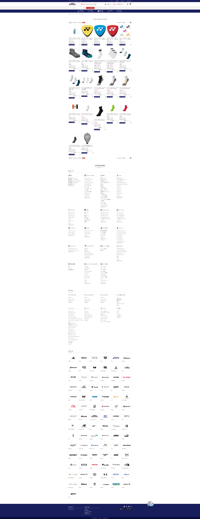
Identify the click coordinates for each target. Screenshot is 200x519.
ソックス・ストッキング (104, 205)
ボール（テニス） (119, 196)
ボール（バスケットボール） (105, 217)
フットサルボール (87, 194)
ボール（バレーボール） (120, 217)
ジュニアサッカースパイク (88, 179)
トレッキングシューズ (120, 254)
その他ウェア (70, 302)
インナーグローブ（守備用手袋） (106, 199)
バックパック (86, 311)
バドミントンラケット (71, 212)
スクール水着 (103, 233)
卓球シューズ (86, 215)
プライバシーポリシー (88, 514)
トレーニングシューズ (87, 181)
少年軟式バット (103, 187)
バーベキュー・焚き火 (104, 277)
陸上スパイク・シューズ (72, 333)
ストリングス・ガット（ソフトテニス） (122, 184)
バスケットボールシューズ (105, 212)
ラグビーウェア (86, 232)
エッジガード (119, 187)
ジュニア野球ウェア (104, 194)
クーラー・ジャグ (103, 268)
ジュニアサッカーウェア (88, 188)
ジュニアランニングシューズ (121, 233)
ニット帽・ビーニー (120, 315)
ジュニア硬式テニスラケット (121, 179)
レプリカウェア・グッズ (104, 215)
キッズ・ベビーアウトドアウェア (122, 251)
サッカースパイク (87, 178)
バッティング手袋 (103, 197)
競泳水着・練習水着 (104, 230)
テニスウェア (119, 191)
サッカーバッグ (86, 196)
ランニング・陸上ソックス (104, 311)
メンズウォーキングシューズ (72, 248)
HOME (70, 13)
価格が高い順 (80, 22)
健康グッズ (102, 250)
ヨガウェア (86, 248)
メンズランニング (71, 311)
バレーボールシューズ (120, 212)
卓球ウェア (86, 217)
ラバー (85, 214)
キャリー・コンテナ (103, 266)
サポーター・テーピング (120, 303)
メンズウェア (86, 266)
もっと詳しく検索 (90, 8)
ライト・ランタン (103, 281)
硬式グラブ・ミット (103, 178)
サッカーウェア (86, 187)
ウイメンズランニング (71, 312)
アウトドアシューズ (120, 253)
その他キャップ (119, 317)
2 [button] (129, 22)
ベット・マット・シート (104, 280)
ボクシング (70, 268)
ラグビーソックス (103, 320)
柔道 (69, 266)
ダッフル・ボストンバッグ (88, 317)
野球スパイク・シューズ (104, 190)
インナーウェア (86, 256)
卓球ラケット (86, 212)
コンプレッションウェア (88, 271)
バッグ (69, 221)
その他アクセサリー (71, 185)
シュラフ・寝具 (103, 271)
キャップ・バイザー (120, 193)
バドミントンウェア (71, 217)
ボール (118, 297)
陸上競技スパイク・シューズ (72, 178)
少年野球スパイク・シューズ (105, 191)
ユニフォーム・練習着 (104, 196)
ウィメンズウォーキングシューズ (73, 250)
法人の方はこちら (71, 509)
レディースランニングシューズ (121, 232)
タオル (118, 305)
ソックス (73, 13)
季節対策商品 (119, 299)
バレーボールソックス (104, 317)
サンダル (69, 344)
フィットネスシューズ (71, 332)
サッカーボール (86, 193)
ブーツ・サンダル (87, 277)
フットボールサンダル (87, 185)
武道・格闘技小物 (71, 269)
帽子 (117, 256)
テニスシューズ (119, 188)
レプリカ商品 (86, 190)
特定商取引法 (87, 512)
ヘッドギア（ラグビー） (87, 233)
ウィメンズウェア (87, 268)
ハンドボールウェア (71, 232)
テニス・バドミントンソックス (105, 312)
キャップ (85, 280)
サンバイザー (119, 314)
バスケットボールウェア (104, 214)
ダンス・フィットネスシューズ (89, 254)
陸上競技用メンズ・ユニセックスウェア (74, 181)
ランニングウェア (119, 235)
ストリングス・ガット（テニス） (121, 182)
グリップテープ (119, 185)
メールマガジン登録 (88, 511)
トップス (69, 297)
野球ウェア (102, 193)
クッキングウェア (103, 269)
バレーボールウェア (120, 214)
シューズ (85, 274)
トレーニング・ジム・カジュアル (73, 339)
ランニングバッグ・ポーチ (121, 241)
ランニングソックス (120, 238)
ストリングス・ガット (71, 214)
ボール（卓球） (86, 218)
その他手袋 (102, 200)
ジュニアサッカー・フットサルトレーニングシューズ (75, 321)
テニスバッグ (119, 190)
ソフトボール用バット (104, 188)
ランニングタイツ (119, 236)
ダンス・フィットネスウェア (88, 253)
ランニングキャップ (120, 239)
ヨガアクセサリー (87, 251)
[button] (126, 22)
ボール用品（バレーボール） (121, 218)
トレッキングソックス (104, 318)
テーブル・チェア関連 (104, 272)
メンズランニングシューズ (121, 230)
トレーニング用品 (103, 248)
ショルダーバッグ (87, 314)
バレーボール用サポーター (121, 215)
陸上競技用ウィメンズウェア (72, 182)
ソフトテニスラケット (120, 181)
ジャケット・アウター (71, 299)
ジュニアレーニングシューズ (88, 182)
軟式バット (102, 185)
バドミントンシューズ (71, 215)
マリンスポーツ (103, 239)
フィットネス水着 (103, 232)
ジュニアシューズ (87, 275)
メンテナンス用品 (103, 203)
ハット (118, 312)
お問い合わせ (87, 510)
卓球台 (85, 221)
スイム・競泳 (70, 342)
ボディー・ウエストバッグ (88, 315)
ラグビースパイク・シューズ (88, 230)
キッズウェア (86, 269)
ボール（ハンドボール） (72, 233)
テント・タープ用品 (104, 275)
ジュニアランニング (71, 314)
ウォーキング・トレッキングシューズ (74, 336)
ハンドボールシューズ (71, 230)
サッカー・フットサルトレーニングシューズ (75, 318)
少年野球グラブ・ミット (104, 181)
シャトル (69, 218)
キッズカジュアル (71, 341)
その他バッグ (86, 320)
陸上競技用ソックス (71, 184)
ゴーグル (102, 236)
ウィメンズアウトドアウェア (121, 250)
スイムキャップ (103, 235)
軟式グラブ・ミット (103, 179)
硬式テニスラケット (120, 178)
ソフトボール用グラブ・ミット (105, 182)
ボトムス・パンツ (71, 300)
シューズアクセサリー (87, 184)
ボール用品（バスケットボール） (106, 218)
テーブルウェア (103, 274)
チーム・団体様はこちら (118, 4)
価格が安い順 (75, 22)
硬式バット (102, 184)
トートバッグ (86, 312)
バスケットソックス (104, 315)
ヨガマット (86, 250)
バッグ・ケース (103, 202)
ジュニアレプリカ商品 (87, 191)
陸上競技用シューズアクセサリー (73, 179)
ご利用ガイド (108, 4)
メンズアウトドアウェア (120, 248)
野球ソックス (103, 314)
